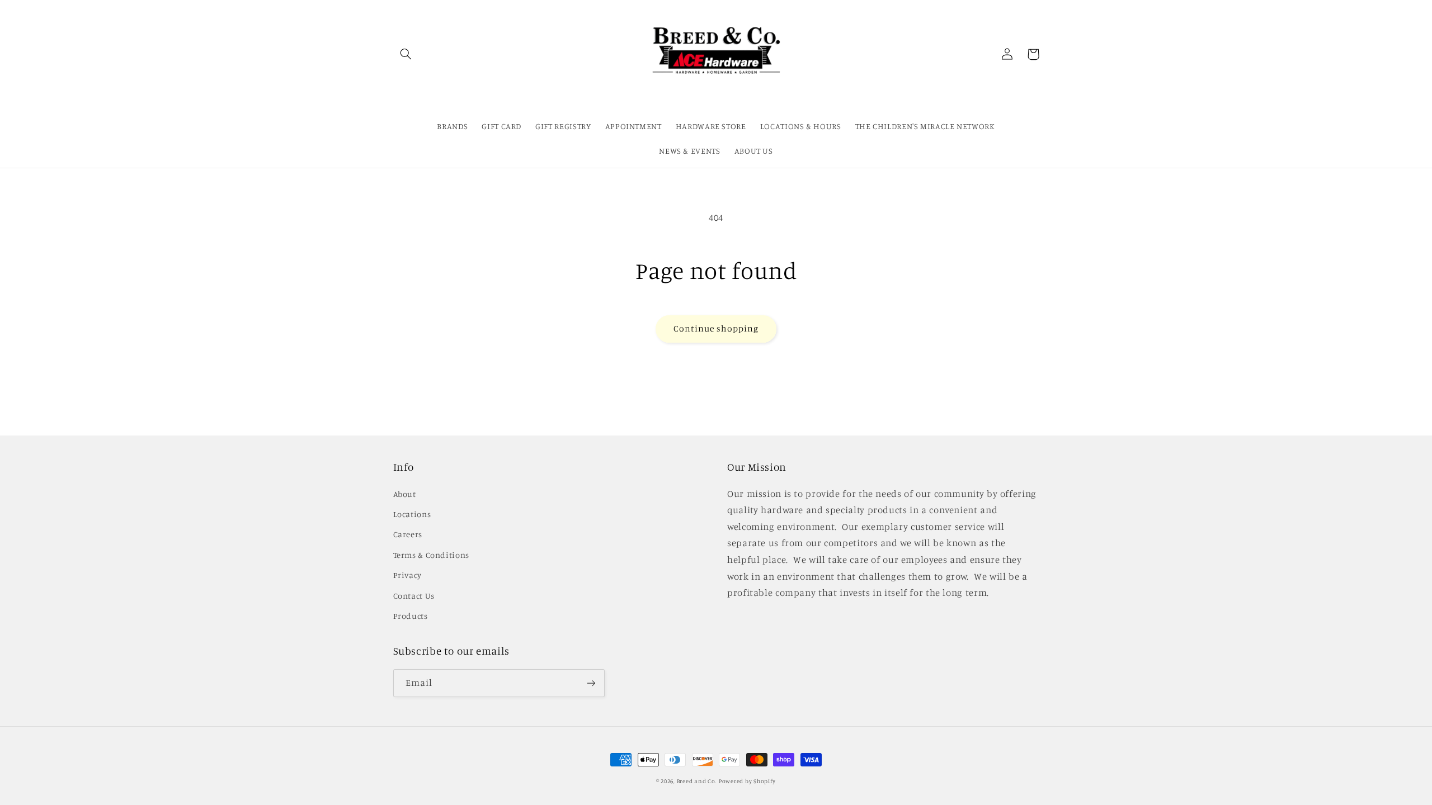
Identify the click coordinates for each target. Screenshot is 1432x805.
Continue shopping (716, 328)
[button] (406, 54)
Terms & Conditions (431, 555)
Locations (412, 514)
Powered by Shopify (747, 781)
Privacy (407, 575)
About (404, 494)
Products (410, 616)
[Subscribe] (591, 683)
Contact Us (414, 595)
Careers (407, 534)
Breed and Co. (697, 781)
